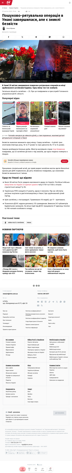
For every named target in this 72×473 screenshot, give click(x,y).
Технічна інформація (32, 327)
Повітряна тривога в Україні (36, 350)
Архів (49, 320)
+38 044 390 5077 (43, 294)
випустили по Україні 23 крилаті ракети (21, 185)
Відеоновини (10, 350)
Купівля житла (10, 394)
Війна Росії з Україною (36, 340)
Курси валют (10, 370)
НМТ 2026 (52, 375)
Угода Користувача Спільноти (34, 321)
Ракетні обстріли (33, 342)
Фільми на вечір (33, 373)
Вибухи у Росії (32, 355)
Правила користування (9, 329)
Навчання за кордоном (57, 380)
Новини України (14, 8)
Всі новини (10, 340)
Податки (8, 380)
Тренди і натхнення (12, 397)
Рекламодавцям (7, 326)
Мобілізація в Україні (57, 340)
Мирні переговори (33, 347)
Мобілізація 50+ (54, 347)
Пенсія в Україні (11, 383)
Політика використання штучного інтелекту (35, 314)
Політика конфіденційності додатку (36, 318)
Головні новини (11, 342)
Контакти (51, 311)
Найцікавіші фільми (34, 368)
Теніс (29, 397)
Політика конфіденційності (33, 311)
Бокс (29, 391)
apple (20, 452)
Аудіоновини (10, 352)
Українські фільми (33, 370)
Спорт (30, 389)
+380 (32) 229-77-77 (15, 442)
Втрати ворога (32, 357)
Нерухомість (10, 389)
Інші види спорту (33, 402)
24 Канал (5, 8)
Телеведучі (6, 323)
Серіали (30, 378)
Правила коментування (32, 324)
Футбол (30, 394)
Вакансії (50, 314)
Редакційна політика (9, 317)
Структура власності (54, 317)
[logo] (8, 3)
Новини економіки (12, 365)
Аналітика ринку (11, 391)
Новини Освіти (55, 365)
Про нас (5, 311)
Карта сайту (51, 323)
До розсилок (59, 413)
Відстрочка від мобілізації (58, 354)
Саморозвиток (54, 378)
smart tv (31, 452)
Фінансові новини (11, 373)
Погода (8, 355)
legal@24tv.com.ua (27, 444)
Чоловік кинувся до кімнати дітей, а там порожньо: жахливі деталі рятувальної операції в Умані (33, 136)
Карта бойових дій (33, 345)
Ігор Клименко (59, 149)
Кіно (29, 365)
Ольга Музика (10, 28)
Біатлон (30, 399)
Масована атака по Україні (36, 352)
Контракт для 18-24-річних (58, 352)
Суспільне (12, 32)
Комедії (30, 375)
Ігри (49, 326)
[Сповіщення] (70, 3)
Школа (52, 372)
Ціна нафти (9, 368)
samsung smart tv (42, 452)
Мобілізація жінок (55, 349)
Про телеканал (7, 320)
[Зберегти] (63, 36)
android (10, 452)
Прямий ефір (10, 347)
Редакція (5, 314)
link (38, 301)
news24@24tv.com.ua (10, 294)
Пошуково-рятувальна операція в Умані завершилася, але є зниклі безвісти (42, 8)
